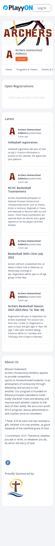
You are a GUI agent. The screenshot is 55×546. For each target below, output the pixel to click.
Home (9, 69)
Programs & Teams (26, 69)
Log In (42, 8)
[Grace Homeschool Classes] (16, 488)
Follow (21, 59)
